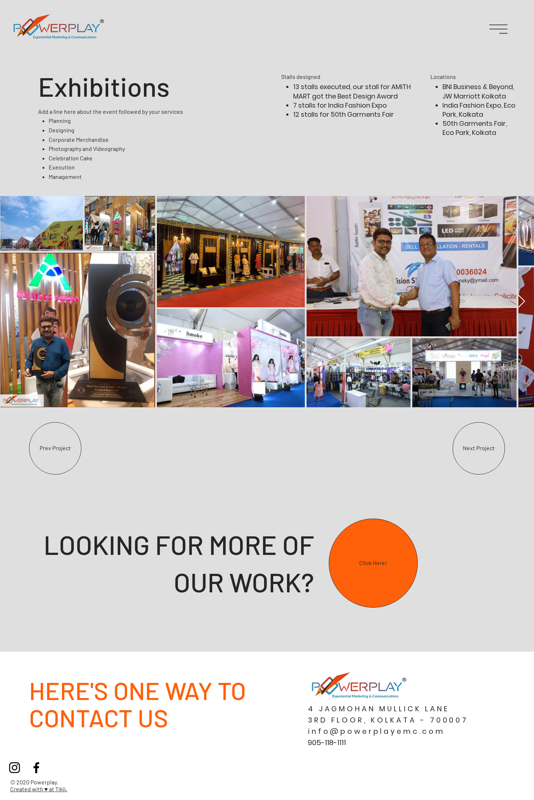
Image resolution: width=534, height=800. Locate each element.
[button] (498, 29)
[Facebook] (36, 767)
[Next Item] (521, 302)
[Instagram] (14, 767)
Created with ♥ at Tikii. (38, 788)
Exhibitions (104, 86)
